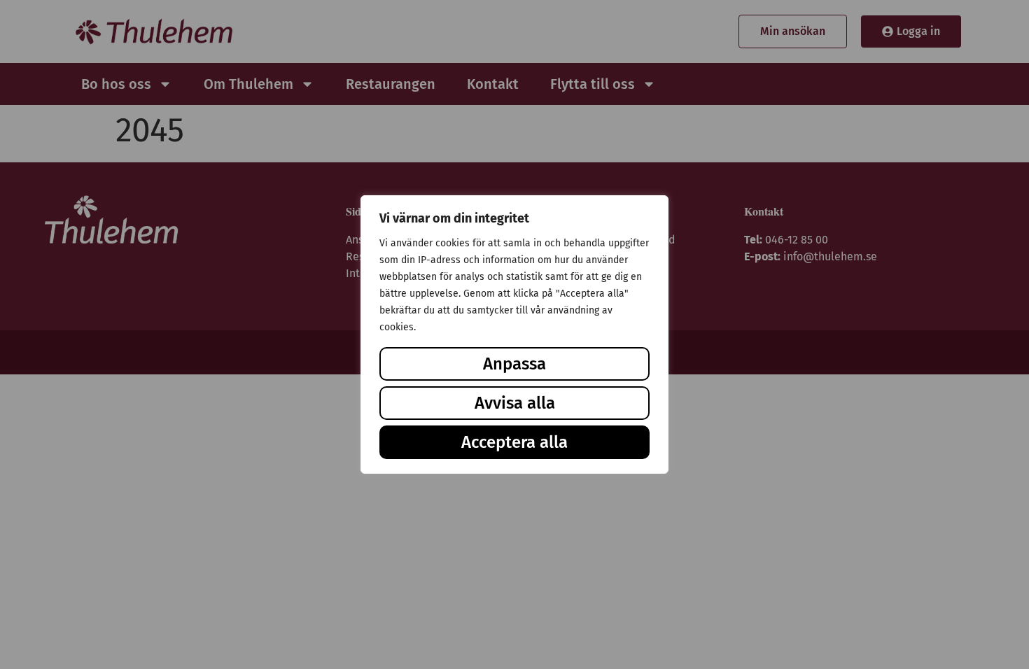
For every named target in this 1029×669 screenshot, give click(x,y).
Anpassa (514, 364)
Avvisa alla (515, 403)
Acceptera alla (514, 442)
